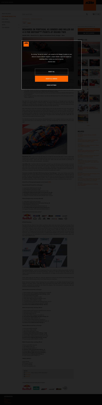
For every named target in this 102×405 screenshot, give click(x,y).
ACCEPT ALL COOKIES (51, 78)
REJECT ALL (51, 71)
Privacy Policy (50, 61)
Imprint (54, 61)
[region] (52, 65)
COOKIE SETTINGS (51, 85)
